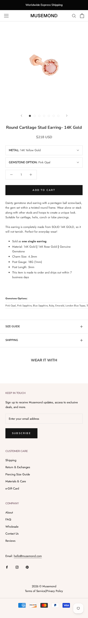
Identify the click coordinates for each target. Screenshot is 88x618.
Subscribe (21, 433)
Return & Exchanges (17, 467)
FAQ (8, 519)
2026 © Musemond (44, 586)
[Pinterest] (27, 567)
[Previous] (21, 116)
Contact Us (12, 533)
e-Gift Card (12, 488)
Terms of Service (35, 591)
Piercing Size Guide (17, 474)
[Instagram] (17, 567)
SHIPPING (11, 340)
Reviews (10, 541)
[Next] (66, 116)
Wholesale (12, 526)
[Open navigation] (6, 15)
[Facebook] (6, 567)
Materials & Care (15, 481)
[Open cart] (82, 15)
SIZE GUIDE (12, 326)
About (9, 512)
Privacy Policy (54, 591)
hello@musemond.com (28, 556)
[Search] (74, 15)
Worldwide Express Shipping (44, 5)
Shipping (10, 460)
